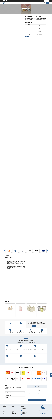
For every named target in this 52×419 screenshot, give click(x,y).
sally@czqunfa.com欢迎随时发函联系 (24, 413)
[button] (4, 250)
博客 (3, 412)
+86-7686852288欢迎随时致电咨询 (24, 408)
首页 (3, 407)
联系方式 (4, 413)
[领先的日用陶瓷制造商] (4, 3)
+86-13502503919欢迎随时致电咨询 (24, 410)
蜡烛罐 (29, 8)
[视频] (3, 1)
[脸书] (4, 1)
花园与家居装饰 (24, 8)
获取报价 (27, 36)
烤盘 (12, 407)
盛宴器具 (13, 411)
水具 (12, 412)
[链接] (6, 1)
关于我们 (4, 411)
